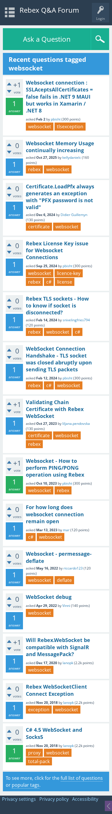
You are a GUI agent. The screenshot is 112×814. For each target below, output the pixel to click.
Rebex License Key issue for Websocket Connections (57, 250)
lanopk (68, 662)
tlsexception (70, 126)
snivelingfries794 (76, 320)
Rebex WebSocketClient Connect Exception (56, 690)
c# (48, 282)
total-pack (39, 761)
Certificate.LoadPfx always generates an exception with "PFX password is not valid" (60, 197)
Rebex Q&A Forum (49, 10)
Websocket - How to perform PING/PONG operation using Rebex (55, 467)
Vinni (66, 605)
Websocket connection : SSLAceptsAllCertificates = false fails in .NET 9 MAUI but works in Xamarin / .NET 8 (59, 96)
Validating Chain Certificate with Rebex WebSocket (55, 409)
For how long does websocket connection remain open (55, 514)
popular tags (25, 785)
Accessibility (85, 799)
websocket (39, 126)
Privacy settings (19, 799)
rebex (34, 169)
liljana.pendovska (76, 423)
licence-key (68, 273)
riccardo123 (73, 568)
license (64, 282)
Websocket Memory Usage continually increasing (60, 147)
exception (38, 709)
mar (66, 530)
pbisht (56, 119)
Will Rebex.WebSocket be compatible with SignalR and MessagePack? (58, 647)
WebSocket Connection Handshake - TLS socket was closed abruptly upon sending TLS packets (59, 359)
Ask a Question (47, 39)
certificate (39, 226)
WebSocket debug (49, 596)
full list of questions (82, 778)
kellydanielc (71, 157)
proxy (34, 753)
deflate (64, 580)
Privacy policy (54, 799)
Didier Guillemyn (74, 214)
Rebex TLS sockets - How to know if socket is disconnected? (57, 305)
